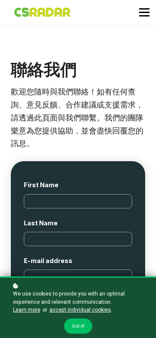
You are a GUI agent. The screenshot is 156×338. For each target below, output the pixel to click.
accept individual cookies (80, 310)
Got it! (78, 326)
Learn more (26, 310)
